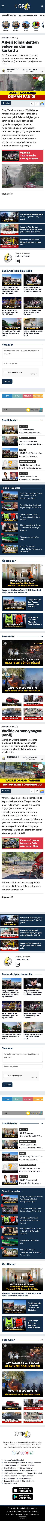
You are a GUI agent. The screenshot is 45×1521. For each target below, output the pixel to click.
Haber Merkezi (22, 256)
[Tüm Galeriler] (42, 637)
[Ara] (42, 6)
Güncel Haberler (26, 1468)
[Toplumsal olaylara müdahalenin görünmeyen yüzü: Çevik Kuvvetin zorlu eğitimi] (22, 680)
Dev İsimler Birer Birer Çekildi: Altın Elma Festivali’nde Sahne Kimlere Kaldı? (29, 467)
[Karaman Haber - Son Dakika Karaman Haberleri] (22, 6)
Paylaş (7, 103)
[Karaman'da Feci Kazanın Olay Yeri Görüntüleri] (33, 714)
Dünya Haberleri (34, 1463)
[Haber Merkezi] (8, 258)
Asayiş (15, 38)
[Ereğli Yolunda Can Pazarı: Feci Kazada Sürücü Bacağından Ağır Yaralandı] (11, 280)
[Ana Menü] (3, 6)
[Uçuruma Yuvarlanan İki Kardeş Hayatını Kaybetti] (33, 303)
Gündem (23, 426)
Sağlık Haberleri (27, 1476)
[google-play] (22, 1497)
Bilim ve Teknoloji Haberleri (14, 1463)
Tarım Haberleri (25, 1478)
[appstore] (22, 1491)
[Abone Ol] (42, 104)
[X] (18, 1453)
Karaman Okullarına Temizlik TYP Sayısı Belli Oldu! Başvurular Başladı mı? (29, 431)
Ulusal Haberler (28, 1481)
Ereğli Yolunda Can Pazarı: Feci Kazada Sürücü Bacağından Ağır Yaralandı (30, 455)
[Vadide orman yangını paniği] (22, 775)
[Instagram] (22, 1453)
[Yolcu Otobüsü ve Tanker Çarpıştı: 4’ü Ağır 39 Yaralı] (11, 303)
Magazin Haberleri (34, 1473)
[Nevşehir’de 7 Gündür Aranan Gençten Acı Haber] (11, 324)
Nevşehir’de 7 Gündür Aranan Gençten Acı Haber (11, 333)
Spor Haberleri (9, 1478)
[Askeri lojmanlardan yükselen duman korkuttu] (22, 87)
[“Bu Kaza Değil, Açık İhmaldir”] (11, 714)
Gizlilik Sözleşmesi (31, 1514)
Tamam (22, 1518)
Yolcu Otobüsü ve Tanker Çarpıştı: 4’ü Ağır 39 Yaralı (10, 312)
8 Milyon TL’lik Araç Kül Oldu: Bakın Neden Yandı (33, 333)
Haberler (5, 38)
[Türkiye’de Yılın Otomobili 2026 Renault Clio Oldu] (11, 700)
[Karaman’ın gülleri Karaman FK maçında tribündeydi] (33, 700)
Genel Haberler (10, 1468)
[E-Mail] (18, 261)
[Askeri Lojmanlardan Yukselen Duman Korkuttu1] (23, 176)
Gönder (7, 381)
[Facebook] (14, 1453)
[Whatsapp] (31, 1453)
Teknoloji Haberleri (11, 1481)
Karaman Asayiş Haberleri (14, 1460)
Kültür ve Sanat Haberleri (13, 1473)
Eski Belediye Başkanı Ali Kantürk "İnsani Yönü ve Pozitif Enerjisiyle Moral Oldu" (30, 443)
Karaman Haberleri (28, 16)
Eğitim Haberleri (10, 1465)
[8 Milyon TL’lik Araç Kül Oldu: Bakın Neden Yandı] (33, 324)
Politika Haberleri (10, 1476)
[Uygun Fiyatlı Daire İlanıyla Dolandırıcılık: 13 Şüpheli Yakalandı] (33, 280)
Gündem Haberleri (11, 1470)
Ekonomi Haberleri (27, 1465)
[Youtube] (27, 1453)
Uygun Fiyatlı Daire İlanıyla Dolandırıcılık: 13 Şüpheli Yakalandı (33, 289)
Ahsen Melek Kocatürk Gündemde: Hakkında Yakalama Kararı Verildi (30, 478)
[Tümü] (42, 420)
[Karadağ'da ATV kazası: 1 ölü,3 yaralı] (22, 653)
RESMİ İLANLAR (9, 16)
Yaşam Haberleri (10, 1484)
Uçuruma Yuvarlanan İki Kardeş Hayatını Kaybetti (32, 312)
